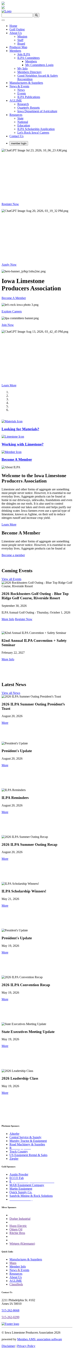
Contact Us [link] (16, 136)
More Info (8, 619)
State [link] (20, 118)
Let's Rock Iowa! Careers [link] (33, 132)
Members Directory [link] (29, 72)
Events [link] (21, 93)
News (13, 1270)
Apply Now (9, 264)
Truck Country (18, 1151)
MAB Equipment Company (26, 1185)
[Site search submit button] (36, 15)
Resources (15, 1273)
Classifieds (16, 1284)
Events (25, 1270)
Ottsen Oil (15, 1229)
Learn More (9, 385)
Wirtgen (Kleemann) (22, 1243)
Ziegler (13, 1158)
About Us (15, 1277)
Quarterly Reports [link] (28, 107)
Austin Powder (18, 1174)
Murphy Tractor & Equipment (28, 1140)
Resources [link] (15, 114)
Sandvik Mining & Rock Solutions (31, 1195)
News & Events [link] (19, 86)
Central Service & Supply (25, 1137)
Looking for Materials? (20, 429)
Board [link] (21, 43)
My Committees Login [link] (39, 65)
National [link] (22, 122)
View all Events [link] (11, 579)
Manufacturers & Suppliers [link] (26, 82)
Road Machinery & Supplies (27, 1144)
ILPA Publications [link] (28, 97)
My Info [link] (22, 68)
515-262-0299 (10, 1317)
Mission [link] (22, 36)
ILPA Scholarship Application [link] (36, 129)
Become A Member (14, 298)
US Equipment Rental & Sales (28, 1155)
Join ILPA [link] (23, 54)
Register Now (10, 204)
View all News (11, 693)
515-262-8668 (10, 1310)
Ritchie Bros (17, 1233)
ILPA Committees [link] (28, 57)
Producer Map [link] (18, 47)
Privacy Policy (26, 1346)
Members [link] (15, 50)
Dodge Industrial (19, 1218)
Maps (12, 1263)
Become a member (13, 555)
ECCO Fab (16, 1178)
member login (18, 143)
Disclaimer (8, 1346)
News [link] (21, 90)
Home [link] (13, 25)
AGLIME (15, 1280)
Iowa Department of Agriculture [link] (37, 111)
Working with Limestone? (23, 444)
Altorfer (14, 1133)
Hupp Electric (18, 1225)
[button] (5, 722)
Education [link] (23, 125)
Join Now (8, 325)
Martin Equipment (20, 1188)
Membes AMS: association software (39, 1339)
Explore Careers (12, 311)
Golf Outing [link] (17, 29)
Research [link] (23, 104)
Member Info (17, 1266)
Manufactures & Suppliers (25, 1259)
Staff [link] (20, 40)
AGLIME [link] (15, 100)
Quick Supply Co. (20, 1192)
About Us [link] (15, 33)
